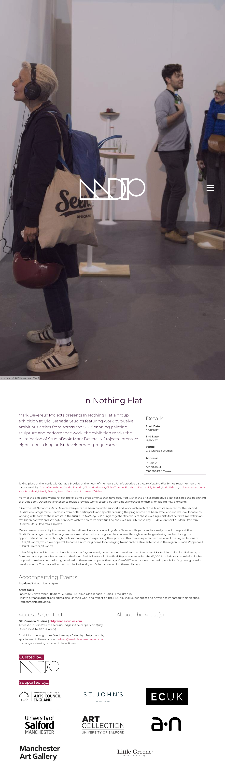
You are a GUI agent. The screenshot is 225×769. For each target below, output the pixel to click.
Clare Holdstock (94, 487)
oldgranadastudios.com (66, 621)
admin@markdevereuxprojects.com (82, 639)
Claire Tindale (115, 487)
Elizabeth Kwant (135, 487)
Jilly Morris (154, 487)
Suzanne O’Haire (91, 491)
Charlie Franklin (73, 487)
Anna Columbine (51, 487)
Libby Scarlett (188, 487)
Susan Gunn (65, 491)
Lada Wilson (170, 487)
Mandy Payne (47, 491)
